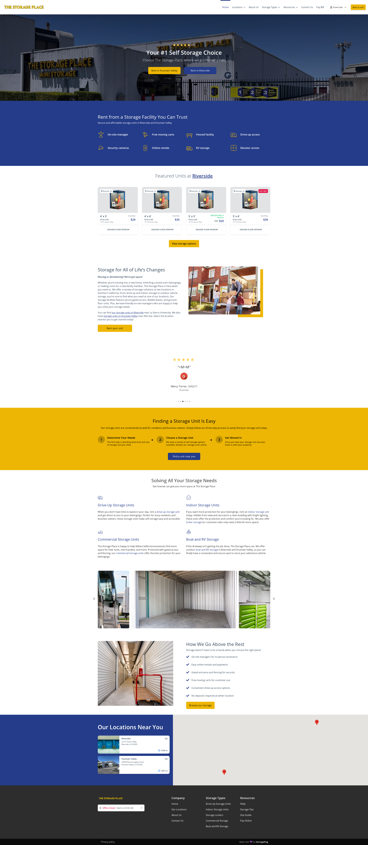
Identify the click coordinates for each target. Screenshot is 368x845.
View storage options (184, 243)
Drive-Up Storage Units (218, 803)
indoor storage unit (258, 511)
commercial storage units (130, 553)
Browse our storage (200, 705)
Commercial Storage (217, 820)
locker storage (194, 522)
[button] (178, 401)
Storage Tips (247, 809)
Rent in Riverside (200, 70)
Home (174, 803)
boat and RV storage (207, 549)
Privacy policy (108, 841)
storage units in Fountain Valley (120, 316)
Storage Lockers (214, 815)
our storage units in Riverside (128, 312)
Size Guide (245, 815)
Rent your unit (115, 328)
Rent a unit (358, 7)
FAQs (243, 803)
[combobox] (121, 808)
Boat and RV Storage (217, 826)
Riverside (202, 176)
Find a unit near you (184, 456)
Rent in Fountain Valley (164, 70)
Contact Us (177, 820)
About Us (176, 815)
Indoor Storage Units (217, 809)
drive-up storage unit (168, 511)
